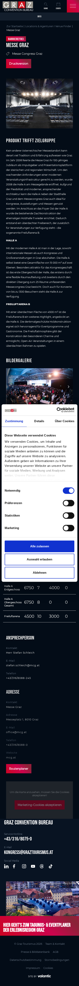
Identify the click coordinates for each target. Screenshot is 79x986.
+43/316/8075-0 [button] (18, 839)
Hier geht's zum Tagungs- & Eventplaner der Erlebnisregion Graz (36, 927)
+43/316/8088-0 (17, 744)
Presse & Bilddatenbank (35, 951)
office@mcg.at (16, 732)
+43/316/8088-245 (18, 678)
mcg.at (11, 757)
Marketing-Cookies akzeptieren (40, 805)
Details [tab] (39, 421)
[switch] (68, 503)
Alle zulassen (39, 546)
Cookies (48, 967)
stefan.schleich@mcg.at (23, 665)
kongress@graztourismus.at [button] (28, 852)
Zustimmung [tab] (14, 421)
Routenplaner (18, 768)
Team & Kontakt (55, 943)
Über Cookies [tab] (64, 421)
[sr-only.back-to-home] (18, 6)
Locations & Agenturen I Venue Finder (48, 26)
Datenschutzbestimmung (25, 959)
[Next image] (68, 387)
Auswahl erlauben (39, 559)
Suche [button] (46, 8)
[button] (6, 866)
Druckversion (18, 63)
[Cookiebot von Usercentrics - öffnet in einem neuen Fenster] (56, 410)
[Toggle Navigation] (73, 6)
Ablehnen (39, 572)
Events (58, 8)
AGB (55, 951)
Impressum (33, 967)
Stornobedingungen (57, 959)
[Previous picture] (11, 387)
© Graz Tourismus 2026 (28, 943)
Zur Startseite (14, 26)
